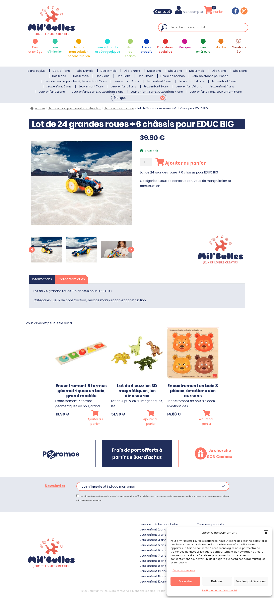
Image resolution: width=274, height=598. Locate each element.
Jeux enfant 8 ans (123, 86)
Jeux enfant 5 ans (223, 81)
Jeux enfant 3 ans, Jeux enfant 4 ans (157, 92)
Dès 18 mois (132, 71)
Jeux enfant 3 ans (159, 81)
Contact (162, 11)
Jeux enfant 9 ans (156, 86)
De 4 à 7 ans (61, 71)
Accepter (185, 581)
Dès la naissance (172, 76)
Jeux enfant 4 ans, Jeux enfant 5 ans (216, 92)
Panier (218, 11)
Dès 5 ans (240, 71)
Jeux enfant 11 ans (221, 86)
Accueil (40, 108)
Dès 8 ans (124, 76)
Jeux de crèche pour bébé (210, 76)
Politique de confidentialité (219, 590)
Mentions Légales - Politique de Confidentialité (163, 591)
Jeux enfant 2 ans (126, 81)
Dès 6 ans (59, 76)
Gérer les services (184, 570)
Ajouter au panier (185, 163)
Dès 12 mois (108, 71)
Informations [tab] (42, 279)
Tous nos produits (210, 524)
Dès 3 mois (197, 71)
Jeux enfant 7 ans (91, 86)
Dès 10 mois (85, 71)
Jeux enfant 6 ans (58, 86)
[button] (266, 533)
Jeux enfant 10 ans (189, 86)
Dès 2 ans (154, 71)
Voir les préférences (251, 581)
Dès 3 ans (175, 71)
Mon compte (193, 11)
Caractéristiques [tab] (72, 279)
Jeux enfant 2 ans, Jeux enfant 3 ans (98, 92)
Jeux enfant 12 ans (52, 92)
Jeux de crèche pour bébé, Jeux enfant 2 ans (75, 81)
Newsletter (55, 485)
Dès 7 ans (103, 76)
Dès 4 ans (219, 71)
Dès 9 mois (145, 76)
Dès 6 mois (81, 76)
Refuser (217, 581)
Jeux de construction (119, 108)
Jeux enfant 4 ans (191, 81)
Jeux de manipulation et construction (74, 108)
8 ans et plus (36, 71)
